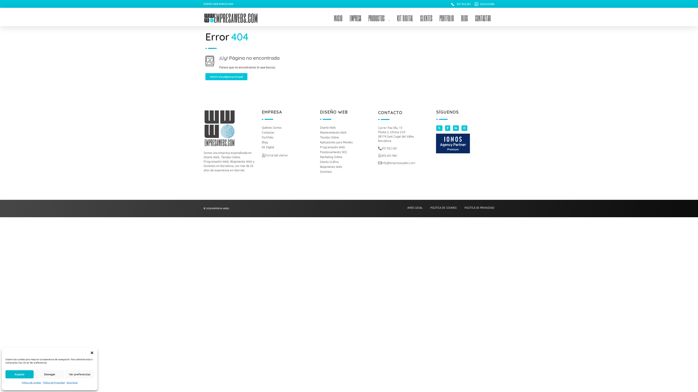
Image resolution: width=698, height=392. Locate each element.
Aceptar (20, 374)
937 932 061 (464, 4)
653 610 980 (487, 4)
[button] (92, 352)
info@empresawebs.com (398, 163)
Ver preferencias (79, 374)
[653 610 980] (380, 156)
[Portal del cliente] (263, 155)
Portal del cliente (276, 155)
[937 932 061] (380, 148)
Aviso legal (72, 382)
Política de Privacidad (54, 382)
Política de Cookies (31, 382)
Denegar (49, 374)
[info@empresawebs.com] (380, 163)
